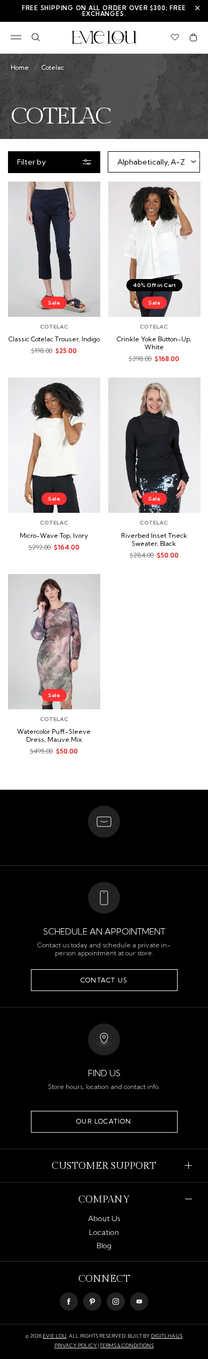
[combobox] (153, 162)
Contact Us (104, 980)
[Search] (35, 37)
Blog (104, 1245)
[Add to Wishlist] (84, 197)
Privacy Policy (75, 1345)
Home (20, 67)
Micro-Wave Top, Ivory (54, 535)
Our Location (103, 1121)
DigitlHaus (166, 1336)
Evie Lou (55, 1336)
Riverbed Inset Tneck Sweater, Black (154, 539)
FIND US (104, 1073)
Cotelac (53, 67)
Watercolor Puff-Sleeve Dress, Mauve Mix (54, 735)
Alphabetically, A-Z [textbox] (151, 162)
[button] (193, 37)
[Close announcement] (197, 8)
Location (104, 1232)
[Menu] (16, 37)
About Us (104, 1218)
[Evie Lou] (104, 37)
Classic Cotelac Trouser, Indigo (54, 339)
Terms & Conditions (127, 1345)
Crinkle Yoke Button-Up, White (154, 343)
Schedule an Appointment (104, 931)
